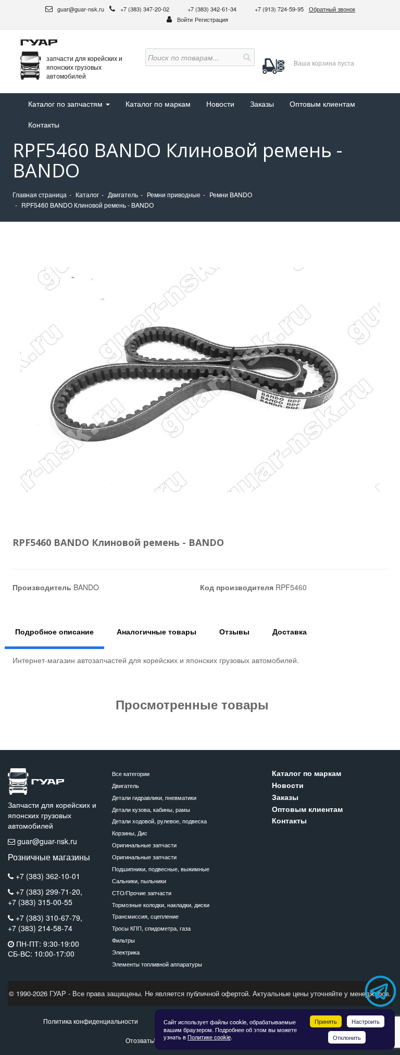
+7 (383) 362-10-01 (48, 876)
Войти (185, 19)
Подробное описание (54, 631)
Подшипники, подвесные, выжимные (160, 869)
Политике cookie (209, 1037)
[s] (246, 57)
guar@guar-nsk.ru (80, 9)
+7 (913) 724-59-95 (279, 9)
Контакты (43, 124)
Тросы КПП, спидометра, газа (151, 928)
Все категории (130, 773)
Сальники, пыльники (139, 880)
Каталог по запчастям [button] (66, 103)
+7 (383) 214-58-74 (40, 928)
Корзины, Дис (129, 833)
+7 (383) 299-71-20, (49, 891)
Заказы (262, 103)
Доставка (289, 631)
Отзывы (234, 631)
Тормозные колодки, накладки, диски (160, 904)
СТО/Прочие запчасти (141, 892)
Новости (220, 103)
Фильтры (123, 940)
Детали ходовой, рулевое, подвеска (159, 821)
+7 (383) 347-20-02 (145, 9)
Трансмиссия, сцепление (145, 916)
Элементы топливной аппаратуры (157, 964)
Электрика (126, 952)
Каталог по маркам (158, 103)
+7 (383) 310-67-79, (49, 917)
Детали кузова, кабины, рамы (151, 809)
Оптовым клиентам (322, 103)
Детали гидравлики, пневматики (154, 797)
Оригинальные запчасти (144, 845)
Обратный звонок (332, 9)
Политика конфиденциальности (90, 1020)
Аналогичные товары (156, 631)
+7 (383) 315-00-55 (40, 902)
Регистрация (211, 19)
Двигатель (125, 785)
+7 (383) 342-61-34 (213, 9)
